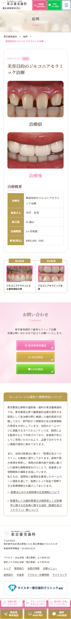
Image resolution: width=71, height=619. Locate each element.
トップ (7, 568)
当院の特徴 (33, 568)
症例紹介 (8, 574)
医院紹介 (19, 568)
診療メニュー (50, 568)
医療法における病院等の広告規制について (35, 492)
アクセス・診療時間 (38, 574)
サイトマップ (59, 574)
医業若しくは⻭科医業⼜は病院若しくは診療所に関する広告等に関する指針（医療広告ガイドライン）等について (36, 505)
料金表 (20, 574)
